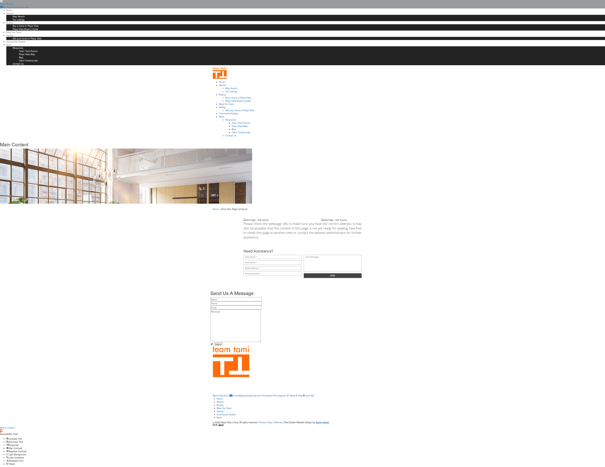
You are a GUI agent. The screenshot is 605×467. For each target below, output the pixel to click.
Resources (18, 47)
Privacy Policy (265, 422)
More (9, 44)
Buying (9, 22)
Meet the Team (13, 32)
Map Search (19, 16)
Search (9, 13)
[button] (1, 430)
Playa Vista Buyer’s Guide (25, 29)
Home (9, 10)
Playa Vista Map (27, 54)
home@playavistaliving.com (247, 395)
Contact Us (18, 63)
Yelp (299, 395)
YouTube (309, 395)
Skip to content (7, 427)
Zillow (292, 395)
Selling (9, 35)
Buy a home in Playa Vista (26, 25)
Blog (21, 57)
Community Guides (15, 41)
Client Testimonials (28, 60)
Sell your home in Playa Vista (27, 38)
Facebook (267, 395)
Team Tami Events (28, 51)
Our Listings (19, 19)
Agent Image (322, 422)
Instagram (280, 395)
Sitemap (278, 422)
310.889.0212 (222, 395)
